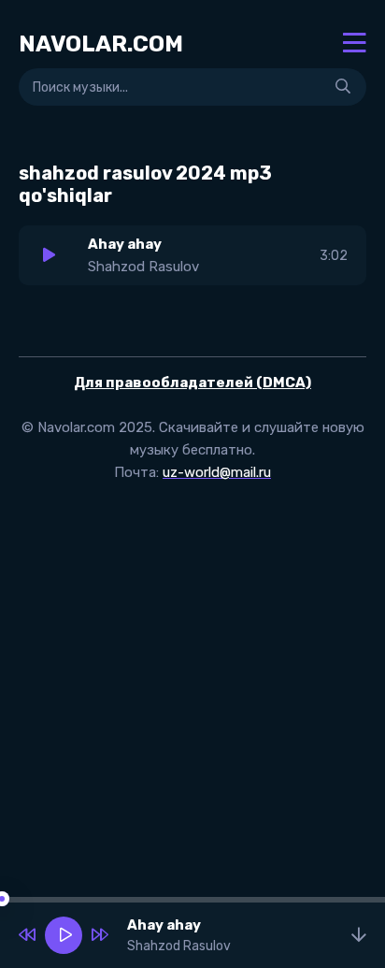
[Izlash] (343, 87)
